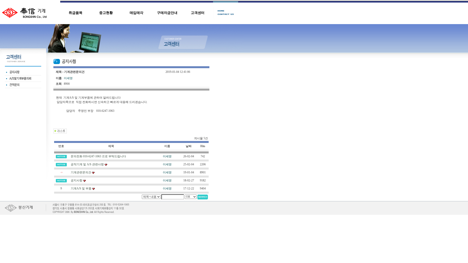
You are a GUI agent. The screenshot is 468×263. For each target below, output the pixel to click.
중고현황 (106, 13)
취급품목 (75, 13)
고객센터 (198, 13)
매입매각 (136, 13)
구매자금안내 (167, 13)
